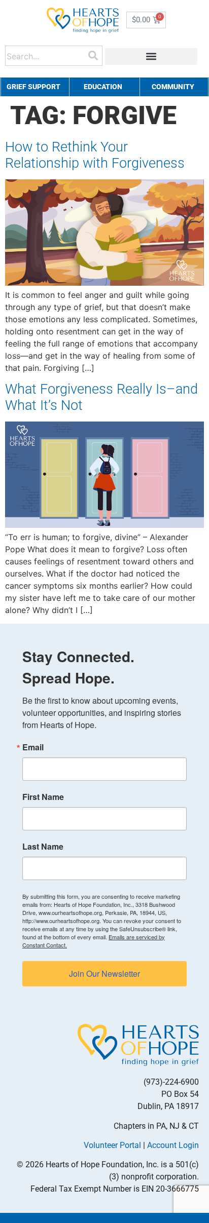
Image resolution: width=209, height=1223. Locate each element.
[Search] (93, 55)
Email (33, 747)
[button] (151, 56)
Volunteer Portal (112, 1145)
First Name (43, 797)
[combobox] (47, 55)
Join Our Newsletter (104, 973)
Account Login (173, 1145)
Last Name (42, 847)
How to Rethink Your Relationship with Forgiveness (95, 155)
